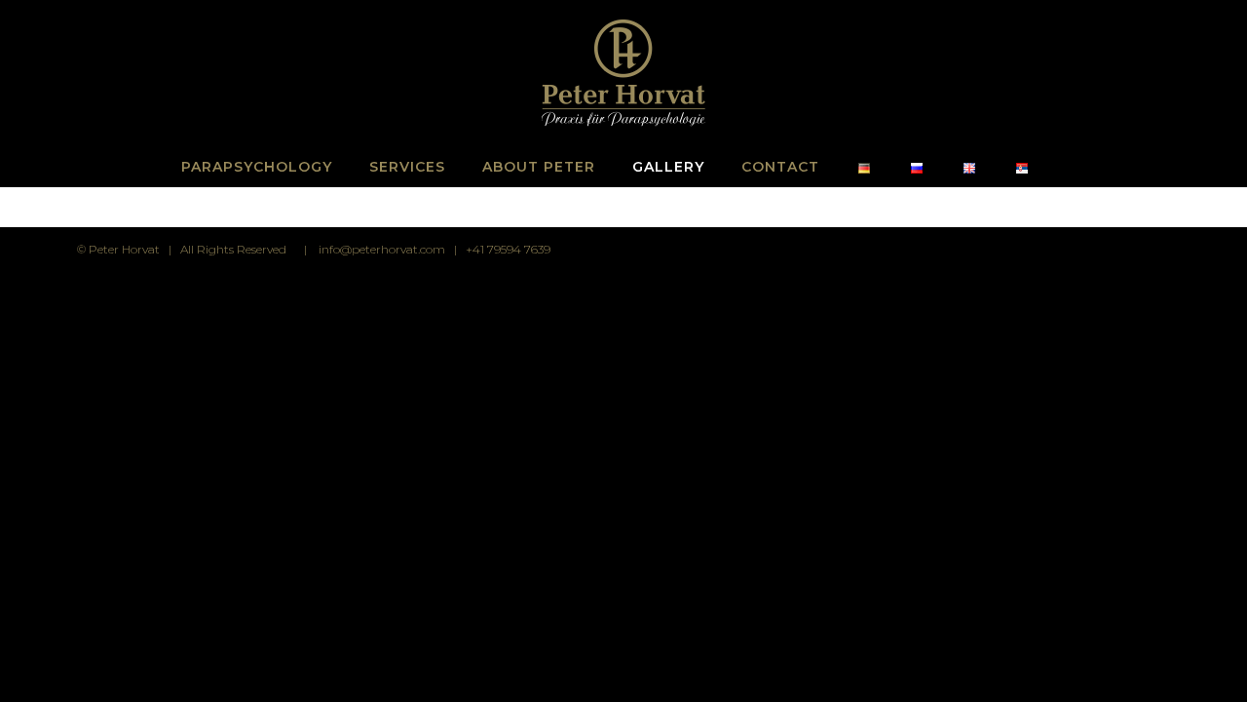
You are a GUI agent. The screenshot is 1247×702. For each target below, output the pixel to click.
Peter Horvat (124, 249)
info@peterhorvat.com (382, 249)
